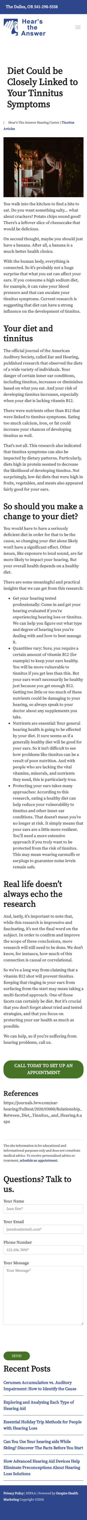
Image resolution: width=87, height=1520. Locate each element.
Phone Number (17, 1242)
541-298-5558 (46, 6)
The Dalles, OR (19, 6)
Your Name (13, 1201)
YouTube (10, 1510)
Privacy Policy (13, 1493)
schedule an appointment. (39, 1161)
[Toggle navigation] (78, 27)
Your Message (16, 1263)
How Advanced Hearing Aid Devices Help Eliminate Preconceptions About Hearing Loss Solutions (41, 1467)
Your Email (13, 1221)
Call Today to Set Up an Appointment (43, 1069)
